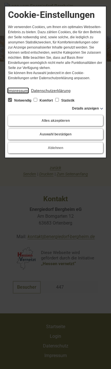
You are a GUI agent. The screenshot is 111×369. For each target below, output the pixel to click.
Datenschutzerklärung (51, 90)
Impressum (18, 90)
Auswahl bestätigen (55, 134)
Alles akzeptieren (56, 121)
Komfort (46, 100)
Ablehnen (55, 148)
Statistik (67, 100)
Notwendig (22, 100)
